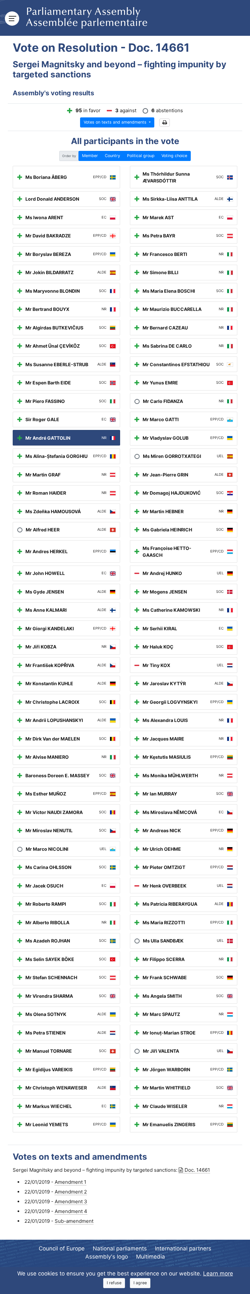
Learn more (218, 1273)
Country (112, 155)
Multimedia (150, 1256)
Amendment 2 (71, 1192)
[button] (164, 122)
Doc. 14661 (197, 1170)
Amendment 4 (71, 1211)
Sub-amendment (74, 1221)
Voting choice (174, 155)
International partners (183, 1248)
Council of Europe (62, 1248)
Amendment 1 (70, 1182)
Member (90, 155)
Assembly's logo (106, 1256)
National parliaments (120, 1248)
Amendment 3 (71, 1201)
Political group (141, 155)
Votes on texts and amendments (116, 122)
